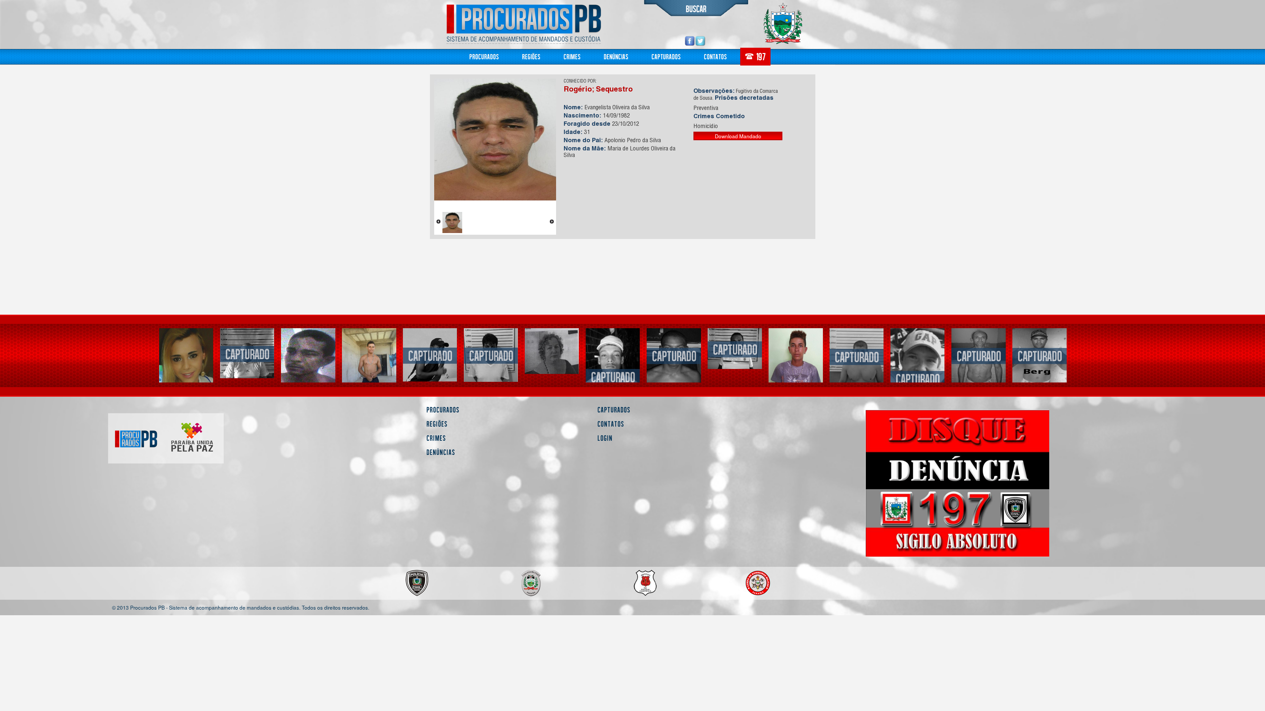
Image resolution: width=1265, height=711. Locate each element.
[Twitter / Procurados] (700, 41)
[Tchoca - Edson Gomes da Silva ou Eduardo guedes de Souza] (247, 353)
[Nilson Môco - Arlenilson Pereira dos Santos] (978, 355)
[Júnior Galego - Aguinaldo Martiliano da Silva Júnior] (613, 376)
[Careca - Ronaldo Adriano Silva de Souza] (308, 355)
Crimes (572, 56)
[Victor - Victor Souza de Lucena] (917, 378)
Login (605, 438)
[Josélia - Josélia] (552, 351)
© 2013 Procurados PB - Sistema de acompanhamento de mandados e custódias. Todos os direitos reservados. (240, 607)
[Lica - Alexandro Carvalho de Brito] (430, 355)
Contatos (715, 56)
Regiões (531, 56)
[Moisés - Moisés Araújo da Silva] (674, 355)
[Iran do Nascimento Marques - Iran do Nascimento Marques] (735, 349)
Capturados (666, 56)
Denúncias (616, 56)
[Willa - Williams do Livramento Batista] (369, 364)
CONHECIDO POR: (580, 81)
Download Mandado (738, 136)
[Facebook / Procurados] (690, 41)
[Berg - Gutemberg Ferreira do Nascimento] (1039, 355)
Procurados (484, 56)
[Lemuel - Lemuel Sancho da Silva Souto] (186, 369)
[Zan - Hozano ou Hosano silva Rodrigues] (856, 356)
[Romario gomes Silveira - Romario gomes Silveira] (491, 355)
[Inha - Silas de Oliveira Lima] (796, 364)
